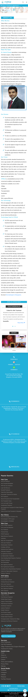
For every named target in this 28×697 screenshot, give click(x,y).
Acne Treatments (5, 642)
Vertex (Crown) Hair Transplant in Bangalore (11, 511)
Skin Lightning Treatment (7, 564)
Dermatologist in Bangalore (13, 295)
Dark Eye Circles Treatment (7, 586)
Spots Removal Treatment (7, 536)
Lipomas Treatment (5, 608)
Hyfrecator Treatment (6, 551)
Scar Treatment (4, 529)
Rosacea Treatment (5, 560)
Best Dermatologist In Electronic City (9, 516)
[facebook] (2, 686)
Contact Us (4, 657)
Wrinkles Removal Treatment (7, 582)
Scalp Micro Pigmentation (7, 492)
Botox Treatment (5, 577)
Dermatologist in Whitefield (7, 521)
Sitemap (3, 666)
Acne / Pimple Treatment (6, 525)
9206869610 (15, 401)
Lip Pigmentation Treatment (7, 556)
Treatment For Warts (7, 649)
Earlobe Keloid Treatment (7, 616)
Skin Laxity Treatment (6, 584)
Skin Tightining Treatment (7, 588)
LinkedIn (3, 674)
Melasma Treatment (5, 573)
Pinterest (3, 677)
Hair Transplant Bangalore (7, 483)
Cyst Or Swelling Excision (7, 614)
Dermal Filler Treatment (6, 579)
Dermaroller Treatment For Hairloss (9, 494)
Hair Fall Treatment (5, 481)
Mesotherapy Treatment (6, 505)
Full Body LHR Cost (5, 547)
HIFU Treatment (4, 590)
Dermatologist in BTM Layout (7, 519)
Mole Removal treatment (7, 603)
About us (8, 10)
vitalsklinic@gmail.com (14, 690)
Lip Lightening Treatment (7, 553)
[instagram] (4, 686)
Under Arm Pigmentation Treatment (9, 571)
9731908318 (15, 434)
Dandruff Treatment (5, 490)
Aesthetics (3, 538)
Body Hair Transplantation (7, 540)
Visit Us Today (21, 686)
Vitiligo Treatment (5, 595)
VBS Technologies (19, 696)
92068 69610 (14, 688)
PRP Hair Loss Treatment (6, 485)
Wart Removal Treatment (7, 597)
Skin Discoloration (5, 562)
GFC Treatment (4, 496)
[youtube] (8, 686)
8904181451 (15, 467)
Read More (21, 323)
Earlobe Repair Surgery (6, 599)
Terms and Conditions (7, 661)
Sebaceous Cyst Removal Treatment (9, 621)
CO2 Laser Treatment (6, 542)
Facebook (3, 670)
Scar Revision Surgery (6, 612)
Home (5, 10)
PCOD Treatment (5, 534)
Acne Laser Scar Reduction (7, 527)
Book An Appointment (14, 302)
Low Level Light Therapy (6, 503)
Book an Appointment (8, 636)
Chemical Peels (4, 532)
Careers (3, 659)
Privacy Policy (4, 664)
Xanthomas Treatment (6, 605)
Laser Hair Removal (5, 488)
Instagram (4, 672)
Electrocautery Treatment (6, 545)
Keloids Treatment (5, 610)
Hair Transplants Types (6, 501)
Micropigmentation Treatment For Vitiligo (10, 619)
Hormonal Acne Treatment (7, 549)
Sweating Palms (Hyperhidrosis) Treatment (11, 569)
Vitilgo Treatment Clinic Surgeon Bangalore (13, 646)
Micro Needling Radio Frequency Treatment (11, 558)
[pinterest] (10, 686)
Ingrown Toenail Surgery (6, 601)
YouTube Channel (6, 679)
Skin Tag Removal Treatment (7, 566)
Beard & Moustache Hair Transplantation (10, 498)
